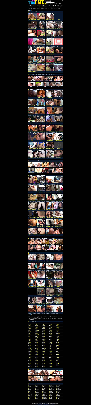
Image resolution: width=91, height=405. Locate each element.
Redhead (50, 357)
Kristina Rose (32, 318)
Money (49, 328)
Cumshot (36, 336)
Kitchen (42, 355)
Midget (49, 325)
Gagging (43, 328)
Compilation (36, 330)
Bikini (28, 345)
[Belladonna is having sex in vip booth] (32, 96)
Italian (42, 349)
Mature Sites (58, 386)
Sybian (56, 340)
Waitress (57, 358)
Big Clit (28, 342)
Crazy (35, 333)
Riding (49, 359)
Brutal (28, 357)
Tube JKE (58, 398)
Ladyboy (43, 357)
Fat (35, 358)
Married (42, 365)
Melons (49, 324)
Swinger (57, 339)
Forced (42, 324)
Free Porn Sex (58, 395)
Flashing (36, 365)
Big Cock (29, 343)
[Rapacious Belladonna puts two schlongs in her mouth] (58, 156)
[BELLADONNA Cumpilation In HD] (58, 268)
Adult (29, 398)
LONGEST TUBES (59, 3)
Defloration (36, 342)
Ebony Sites (44, 386)
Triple (56, 349)
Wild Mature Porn (58, 391)
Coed (35, 328)
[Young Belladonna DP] (41, 70)
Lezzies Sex (51, 398)
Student (56, 336)
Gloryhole (43, 334)
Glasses (43, 333)
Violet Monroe (55, 8)
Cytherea (33, 319)
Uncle (56, 351)
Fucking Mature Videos (52, 385)
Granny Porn (51, 388)
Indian (42, 346)
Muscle (49, 330)
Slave (56, 325)
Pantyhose (50, 342)
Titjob (56, 346)
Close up (36, 325)
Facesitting (36, 355)
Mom (49, 327)
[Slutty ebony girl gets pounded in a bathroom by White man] (32, 113)
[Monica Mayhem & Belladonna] (41, 139)
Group (42, 336)
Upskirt (56, 354)
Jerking (42, 352)
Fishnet (35, 363)
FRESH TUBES (51, 3)
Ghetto (42, 331)
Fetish (35, 360)
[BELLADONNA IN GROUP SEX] (41, 277)
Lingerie (43, 362)
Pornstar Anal (32, 5)
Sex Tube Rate (38, 250)
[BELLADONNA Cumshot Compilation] (58, 53)
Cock (35, 327)
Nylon (49, 334)
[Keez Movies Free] (58, 260)
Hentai (42, 340)
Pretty (49, 351)
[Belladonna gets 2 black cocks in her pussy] (32, 225)
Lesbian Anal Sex (61, 5)
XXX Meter (58, 392)
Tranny (56, 348)
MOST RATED (55, 3)
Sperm (56, 330)
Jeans (42, 351)
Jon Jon (58, 318)
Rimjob (49, 360)
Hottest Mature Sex (51, 391)
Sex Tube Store (45, 250)
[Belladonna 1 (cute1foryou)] (32, 311)
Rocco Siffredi (43, 318)
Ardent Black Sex (31, 375)
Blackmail (29, 348)
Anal (28, 328)
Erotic (35, 351)
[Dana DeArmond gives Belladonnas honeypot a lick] (50, 96)
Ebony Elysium (37, 397)
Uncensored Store (30, 394)
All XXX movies (30, 385)
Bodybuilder (29, 351)
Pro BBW (58, 388)
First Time (36, 362)
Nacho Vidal (51, 318)
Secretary (50, 363)
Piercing (50, 346)
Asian (28, 331)
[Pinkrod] (32, 294)
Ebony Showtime (44, 385)
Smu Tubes (52, 250)
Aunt (28, 333)
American (29, 327)
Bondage (29, 352)
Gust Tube (38, 244)
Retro (49, 358)
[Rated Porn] (58, 311)
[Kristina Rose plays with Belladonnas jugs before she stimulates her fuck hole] (58, 225)
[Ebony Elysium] (58, 208)
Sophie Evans (38, 8)
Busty (28, 359)
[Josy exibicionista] (50, 311)
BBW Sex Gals (44, 391)
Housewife (43, 343)
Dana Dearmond (39, 318)
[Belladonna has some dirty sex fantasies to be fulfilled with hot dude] (41, 225)
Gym (42, 337)
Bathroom (29, 337)
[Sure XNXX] (58, 96)
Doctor (35, 345)
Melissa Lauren (30, 8)
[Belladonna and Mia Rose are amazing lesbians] (32, 122)
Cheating (29, 365)
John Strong (59, 8)
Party (49, 343)
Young (56, 365)
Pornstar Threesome (31, 6)
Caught (28, 363)
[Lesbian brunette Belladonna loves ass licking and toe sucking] (32, 182)
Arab (28, 330)
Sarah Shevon (47, 318)
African (28, 325)
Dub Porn (31, 86)
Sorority (56, 328)
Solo (56, 327)
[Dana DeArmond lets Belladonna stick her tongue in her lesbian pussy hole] (32, 27)
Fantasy (36, 357)
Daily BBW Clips (44, 394)
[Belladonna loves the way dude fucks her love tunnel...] (50, 277)
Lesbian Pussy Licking (48, 5)
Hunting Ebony (44, 388)
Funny (42, 327)
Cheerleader (29, 366)
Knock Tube (52, 244)
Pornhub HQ (52, 86)
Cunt (35, 337)
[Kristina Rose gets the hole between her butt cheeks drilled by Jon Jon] (41, 182)
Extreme (36, 354)
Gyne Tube (45, 244)
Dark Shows (59, 375)
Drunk (35, 349)
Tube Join (30, 386)
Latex (42, 358)
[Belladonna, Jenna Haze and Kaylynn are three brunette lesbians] (50, 139)
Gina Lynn (49, 8)
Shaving (50, 365)
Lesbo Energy (51, 394)
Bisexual (29, 346)
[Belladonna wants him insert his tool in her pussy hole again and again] (50, 156)
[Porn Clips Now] (58, 182)
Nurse (49, 333)
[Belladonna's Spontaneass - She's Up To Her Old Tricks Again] (58, 113)
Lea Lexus (46, 8)
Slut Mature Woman (59, 389)
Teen (56, 343)
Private (49, 352)
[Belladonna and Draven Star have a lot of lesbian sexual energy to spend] (41, 156)
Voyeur (56, 357)
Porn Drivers (30, 392)
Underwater (57, 352)
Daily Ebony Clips (52, 375)
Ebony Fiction (37, 398)
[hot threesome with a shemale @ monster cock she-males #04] (41, 53)
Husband (43, 345)
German (43, 330)
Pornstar (50, 349)
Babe (28, 334)
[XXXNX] (58, 122)
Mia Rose (61, 318)
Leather (42, 359)
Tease (56, 342)
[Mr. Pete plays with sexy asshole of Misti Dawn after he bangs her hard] (50, 27)
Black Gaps (45, 375)
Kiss (42, 354)
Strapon (57, 334)
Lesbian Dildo (40, 6)
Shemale (50, 366)
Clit (35, 324)
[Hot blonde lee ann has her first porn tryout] (41, 311)
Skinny (56, 324)
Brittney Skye (42, 8)
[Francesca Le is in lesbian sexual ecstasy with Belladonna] (32, 268)
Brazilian (29, 354)
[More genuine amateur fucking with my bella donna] (41, 44)
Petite (49, 345)
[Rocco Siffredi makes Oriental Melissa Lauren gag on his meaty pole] (41, 27)
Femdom (36, 359)
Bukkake (29, 358)
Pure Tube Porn (59, 244)
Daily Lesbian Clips (45, 395)
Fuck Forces (59, 86)
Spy (56, 331)
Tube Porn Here (58, 397)
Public (49, 354)
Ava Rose (52, 8)
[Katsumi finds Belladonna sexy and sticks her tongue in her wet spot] (41, 268)
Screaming (50, 362)
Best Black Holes (38, 375)
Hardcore (43, 339)
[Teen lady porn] (58, 70)
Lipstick (42, 363)
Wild (56, 362)
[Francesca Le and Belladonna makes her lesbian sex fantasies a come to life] (32, 277)
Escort (35, 352)
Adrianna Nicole (34, 8)
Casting (28, 362)
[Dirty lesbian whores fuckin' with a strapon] (41, 122)
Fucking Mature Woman (52, 386)
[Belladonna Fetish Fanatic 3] (50, 182)
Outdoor (50, 340)
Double (35, 348)
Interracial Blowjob (36, 6)
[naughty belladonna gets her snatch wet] (41, 294)
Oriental (50, 339)
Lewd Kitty (51, 397)
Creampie (36, 334)
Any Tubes (31, 244)
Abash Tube (30, 397)
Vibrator (57, 355)
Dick (35, 343)
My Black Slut (44, 389)
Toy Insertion (56, 5)
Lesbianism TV (51, 392)
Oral (49, 337)
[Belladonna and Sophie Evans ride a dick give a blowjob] (50, 122)
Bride (28, 355)
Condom (36, 331)
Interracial (43, 348)
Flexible (36, 366)
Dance (35, 340)
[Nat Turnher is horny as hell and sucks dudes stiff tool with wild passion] (41, 208)
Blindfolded (29, 349)
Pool (49, 348)
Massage (43, 366)
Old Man (50, 336)
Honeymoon (43, 342)
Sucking (57, 337)
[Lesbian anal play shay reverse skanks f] (32, 139)
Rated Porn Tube (31, 250)
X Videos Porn (58, 394)
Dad (35, 339)
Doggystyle (36, 346)
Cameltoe (29, 360)
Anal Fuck (40, 5)
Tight (56, 345)
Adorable (29, 324)
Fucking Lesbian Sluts (45, 398)
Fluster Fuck (38, 86)
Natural (49, 331)
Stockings (57, 333)
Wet (56, 360)
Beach (28, 339)
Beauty (28, 340)
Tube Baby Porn (59, 250)
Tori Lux (30, 319)
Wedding (57, 359)
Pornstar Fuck (36, 5)
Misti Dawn (36, 318)
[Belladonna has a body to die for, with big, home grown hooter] (50, 294)
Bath (28, 336)
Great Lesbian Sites (52, 389)
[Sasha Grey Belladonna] (50, 70)
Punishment (50, 355)
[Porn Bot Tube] (58, 44)
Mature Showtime (58, 385)
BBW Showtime (44, 392)
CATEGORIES (47, 3)
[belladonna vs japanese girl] (32, 191)
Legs (42, 360)
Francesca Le (54, 318)
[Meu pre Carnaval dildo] (41, 113)
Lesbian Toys (53, 5)
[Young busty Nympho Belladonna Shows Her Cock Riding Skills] (41, 96)
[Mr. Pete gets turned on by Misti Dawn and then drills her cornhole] (50, 44)
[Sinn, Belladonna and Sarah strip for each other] (50, 113)
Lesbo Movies (51, 395)
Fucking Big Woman (45, 397)
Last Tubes (45, 86)
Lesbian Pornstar (43, 5)
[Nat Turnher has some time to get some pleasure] (58, 294)
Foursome (43, 325)
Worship (57, 363)
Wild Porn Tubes (30, 395)
